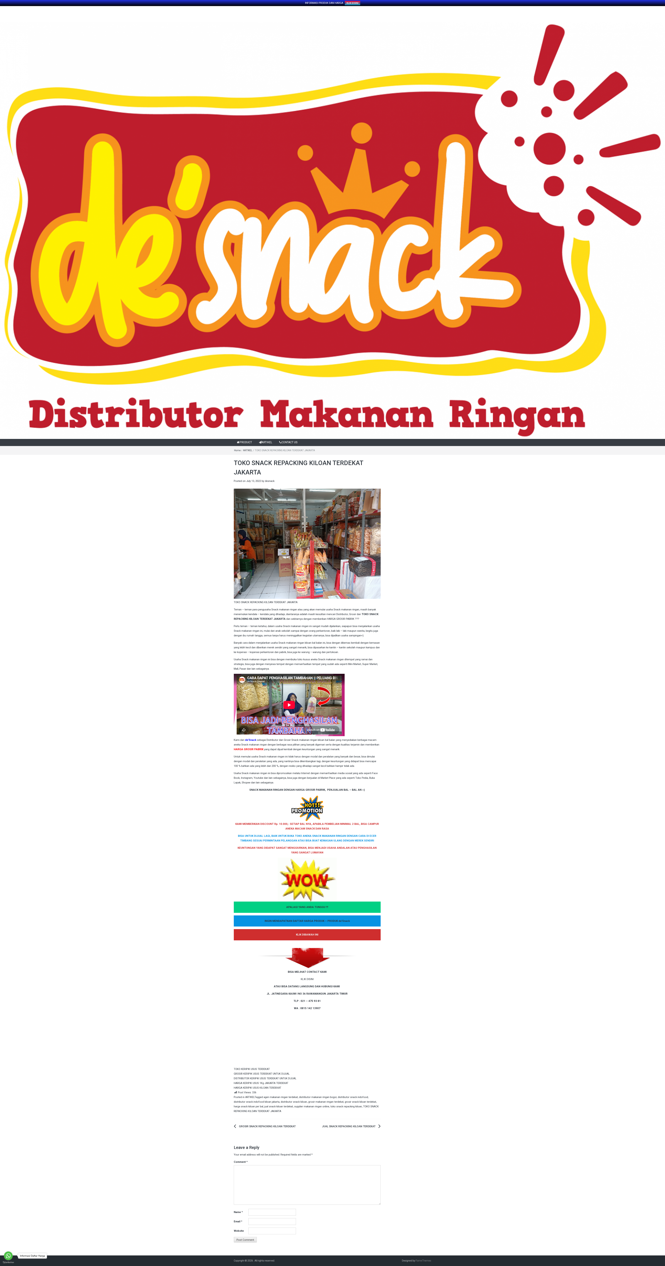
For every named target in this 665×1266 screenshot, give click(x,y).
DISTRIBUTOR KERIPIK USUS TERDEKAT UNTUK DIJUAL (265, 1078)
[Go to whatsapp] (8, 1255)
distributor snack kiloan (294, 1101)
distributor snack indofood (353, 1097)
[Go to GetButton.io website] (8, 1262)
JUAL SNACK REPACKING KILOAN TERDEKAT (348, 1126)
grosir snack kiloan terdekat (360, 1101)
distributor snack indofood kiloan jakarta (257, 1101)
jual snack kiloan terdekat (278, 1106)
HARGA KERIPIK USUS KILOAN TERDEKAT (257, 1087)
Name (238, 1212)
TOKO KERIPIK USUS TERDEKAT (252, 1069)
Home (237, 450)
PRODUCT (246, 442)
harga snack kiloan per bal (248, 1106)
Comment (241, 1161)
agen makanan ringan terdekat (281, 1097)
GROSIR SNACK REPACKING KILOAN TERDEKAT (267, 1126)
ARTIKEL (267, 442)
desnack (269, 481)
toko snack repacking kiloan (346, 1106)
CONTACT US (289, 442)
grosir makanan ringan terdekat (326, 1101)
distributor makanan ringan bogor (318, 1097)
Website (239, 1230)
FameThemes (423, 1260)
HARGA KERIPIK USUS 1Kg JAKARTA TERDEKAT (261, 1083)
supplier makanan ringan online (311, 1106)
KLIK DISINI (352, 3)
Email (238, 1221)
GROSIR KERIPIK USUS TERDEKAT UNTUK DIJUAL (262, 1073)
